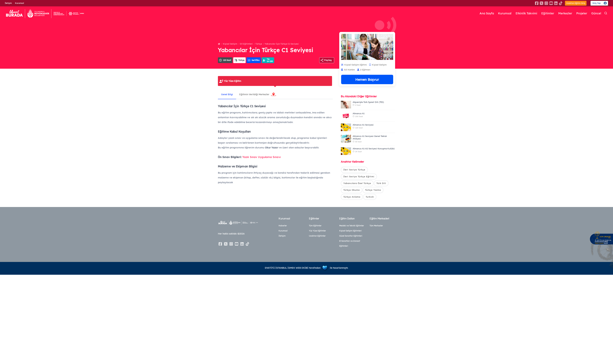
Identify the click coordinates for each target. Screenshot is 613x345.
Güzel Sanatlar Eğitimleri (350, 236)
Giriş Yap (596, 3)
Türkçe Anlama (351, 196)
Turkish (370, 196)
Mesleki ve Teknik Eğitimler (351, 225)
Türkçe (258, 44)
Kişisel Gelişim (230, 44)
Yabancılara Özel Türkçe (357, 183)
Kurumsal (19, 3)
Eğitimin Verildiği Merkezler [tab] (254, 94)
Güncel (596, 13)
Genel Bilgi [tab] (227, 94)
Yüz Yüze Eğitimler (317, 231)
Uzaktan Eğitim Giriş (575, 3)
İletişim (8, 3)
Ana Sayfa (487, 13)
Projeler (581, 13)
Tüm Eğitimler (315, 225)
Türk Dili (381, 183)
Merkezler (565, 13)
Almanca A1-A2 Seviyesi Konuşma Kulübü (374, 148)
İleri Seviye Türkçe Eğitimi (358, 176)
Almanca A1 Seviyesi (363, 124)
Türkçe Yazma (373, 190)
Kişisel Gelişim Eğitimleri (350, 231)
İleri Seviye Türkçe (354, 169)
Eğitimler (547, 13)
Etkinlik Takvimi (526, 13)
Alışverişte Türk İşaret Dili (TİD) (368, 102)
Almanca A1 (359, 113)
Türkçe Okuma (351, 190)
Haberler (283, 225)
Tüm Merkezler (376, 225)
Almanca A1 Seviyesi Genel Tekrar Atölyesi (370, 137)
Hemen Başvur (367, 79)
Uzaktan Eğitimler (317, 236)
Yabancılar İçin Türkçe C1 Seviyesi (282, 44)
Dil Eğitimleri (246, 44)
